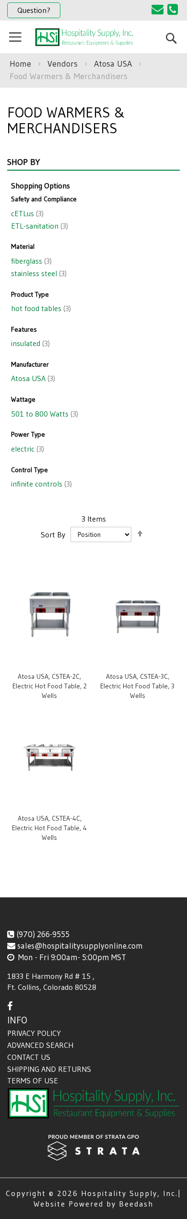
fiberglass (30, 261)
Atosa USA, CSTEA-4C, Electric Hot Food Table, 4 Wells (49, 828)
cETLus (26, 213)
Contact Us (28, 1057)
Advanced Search (40, 1045)
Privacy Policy (34, 1033)
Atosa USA (114, 63)
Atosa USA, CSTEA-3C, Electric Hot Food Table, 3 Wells (137, 686)
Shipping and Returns (49, 1069)
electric (26, 448)
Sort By (53, 534)
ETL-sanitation (38, 226)
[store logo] (85, 37)
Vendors (63, 63)
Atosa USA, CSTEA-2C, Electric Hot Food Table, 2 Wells (49, 686)
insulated (29, 343)
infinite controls (40, 483)
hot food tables (40, 308)
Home (22, 63)
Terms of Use (32, 1080)
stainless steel (38, 273)
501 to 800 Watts (43, 413)
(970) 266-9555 (43, 934)
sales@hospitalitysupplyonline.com (80, 945)
